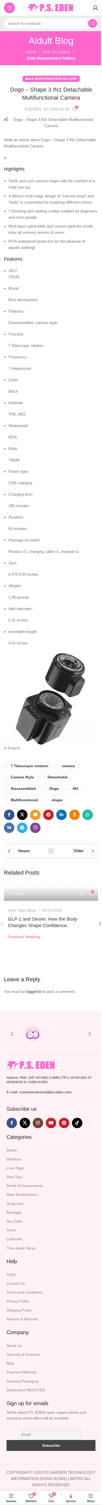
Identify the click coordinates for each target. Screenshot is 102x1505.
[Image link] (31, 1065)
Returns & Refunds (22, 1319)
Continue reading (24, 937)
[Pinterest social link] (48, 815)
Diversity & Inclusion (23, 1354)
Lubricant (14, 1239)
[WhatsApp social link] (87, 815)
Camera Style (22, 777)
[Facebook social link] (9, 815)
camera (68, 766)
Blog (10, 1363)
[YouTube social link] (51, 1123)
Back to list (51, 851)
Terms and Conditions (25, 1292)
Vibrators (14, 1159)
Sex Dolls (14, 1221)
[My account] (95, 8)
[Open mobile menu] (9, 8)
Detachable (58, 777)
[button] (12, 1034)
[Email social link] (35, 815)
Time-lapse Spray (21, 1248)
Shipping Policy (19, 1310)
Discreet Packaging (22, 1381)
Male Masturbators (22, 1194)
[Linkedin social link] (61, 815)
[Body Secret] (32, 1034)
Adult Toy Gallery (56, 52)
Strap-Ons (15, 1204)
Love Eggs (15, 1168)
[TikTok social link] (77, 1123)
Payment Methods (22, 1372)
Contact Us (16, 1283)
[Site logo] (51, 7)
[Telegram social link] (22, 828)
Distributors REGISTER (26, 1390)
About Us (14, 1345)
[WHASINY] (69, 1034)
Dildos (12, 1150)
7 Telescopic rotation (29, 766)
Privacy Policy (18, 1301)
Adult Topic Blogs (22, 910)
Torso (11, 1230)
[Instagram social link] (38, 1123)
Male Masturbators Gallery (51, 58)
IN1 (75, 789)
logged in (34, 991)
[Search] (92, 23)
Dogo (54, 789)
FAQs (11, 1275)
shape (57, 800)
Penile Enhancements (25, 1186)
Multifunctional (24, 800)
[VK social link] (9, 828)
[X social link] (22, 815)
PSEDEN (33, 109)
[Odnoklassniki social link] (74, 815)
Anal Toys (14, 1177)
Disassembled (23, 789)
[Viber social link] (35, 828)
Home (31, 52)
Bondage (14, 1212)
